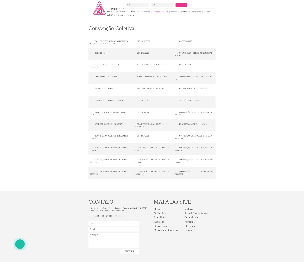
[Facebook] (163, 238)
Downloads (196, 12)
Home (157, 209)
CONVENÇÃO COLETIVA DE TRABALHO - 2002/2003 (109, 173)
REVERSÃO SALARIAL (103, 88)
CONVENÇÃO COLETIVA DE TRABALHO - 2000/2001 (194, 173)
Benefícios (124, 12)
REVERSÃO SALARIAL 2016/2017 (150, 88)
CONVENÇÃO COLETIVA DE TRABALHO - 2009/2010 (194, 149)
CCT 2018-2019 (185, 65)
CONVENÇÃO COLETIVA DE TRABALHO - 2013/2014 (109, 137)
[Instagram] (156, 238)
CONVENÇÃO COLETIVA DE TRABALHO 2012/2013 (194, 137)
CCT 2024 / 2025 (185, 41)
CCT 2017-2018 (142, 100)
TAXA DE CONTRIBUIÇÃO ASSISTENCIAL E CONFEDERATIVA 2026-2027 (109, 42)
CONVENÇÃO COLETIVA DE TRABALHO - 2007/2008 (152, 161)
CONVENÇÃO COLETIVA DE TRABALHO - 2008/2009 (109, 161)
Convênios (145, 12)
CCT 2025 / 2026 (143, 41)
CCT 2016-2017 (142, 112)
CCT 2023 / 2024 (100, 53)
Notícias (206, 12)
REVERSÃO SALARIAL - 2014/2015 (193, 88)
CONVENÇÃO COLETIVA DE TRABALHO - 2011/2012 (109, 149)
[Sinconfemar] (97, 8)
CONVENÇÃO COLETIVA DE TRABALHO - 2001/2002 (152, 173)
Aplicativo (121, 15)
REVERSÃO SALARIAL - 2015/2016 (108, 100)
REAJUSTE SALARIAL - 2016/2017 (108, 124)
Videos (189, 209)
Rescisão (135, 12)
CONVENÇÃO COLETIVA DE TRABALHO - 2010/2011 (152, 149)
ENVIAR (129, 251)
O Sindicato (112, 12)
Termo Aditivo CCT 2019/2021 (106, 77)
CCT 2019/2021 (142, 136)
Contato (131, 15)
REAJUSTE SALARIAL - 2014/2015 (193, 124)
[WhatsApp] (20, 244)
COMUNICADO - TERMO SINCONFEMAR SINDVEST (193, 54)
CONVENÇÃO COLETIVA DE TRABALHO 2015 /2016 (194, 113)
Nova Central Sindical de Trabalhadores (151, 65)
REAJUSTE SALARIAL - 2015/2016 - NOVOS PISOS (149, 125)
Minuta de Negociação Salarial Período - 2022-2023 (107, 66)
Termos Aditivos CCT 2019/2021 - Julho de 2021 (193, 78)
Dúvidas (111, 15)
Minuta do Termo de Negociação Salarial (151, 77)
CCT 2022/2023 (142, 53)
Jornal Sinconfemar (180, 12)
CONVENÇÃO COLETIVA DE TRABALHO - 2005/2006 (194, 161)
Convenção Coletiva (160, 12)
